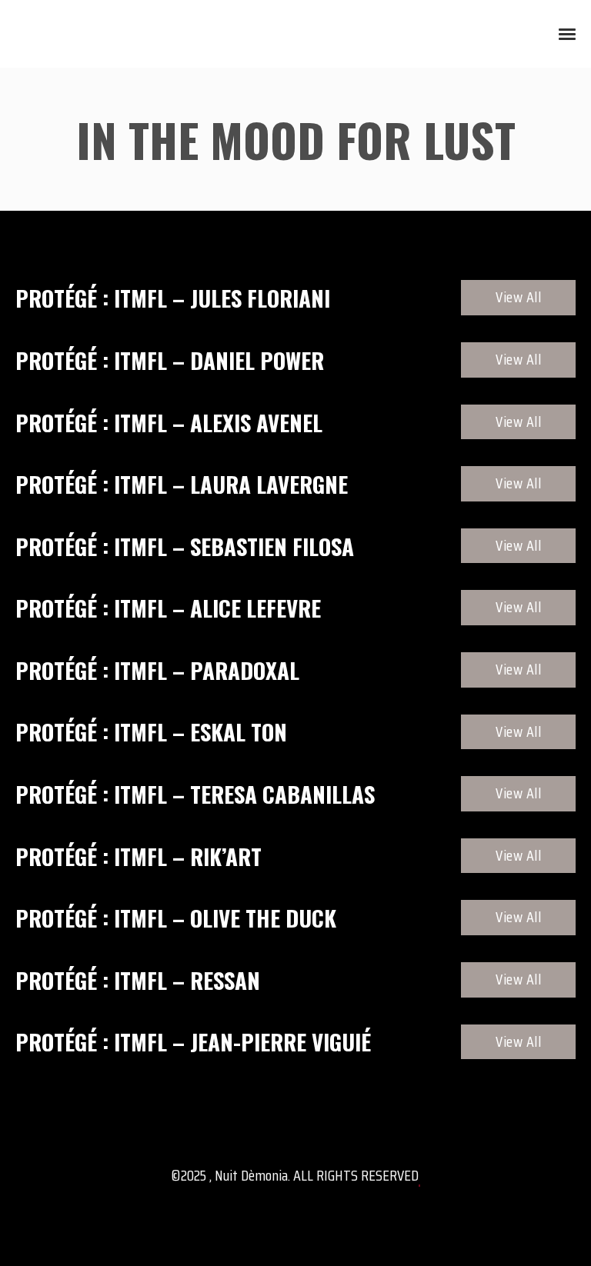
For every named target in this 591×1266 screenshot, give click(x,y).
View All (518, 297)
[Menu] (568, 33)
